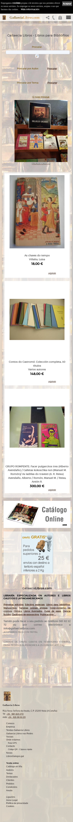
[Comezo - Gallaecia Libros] (4, 17)
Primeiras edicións (14, 604)
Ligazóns (10, 797)
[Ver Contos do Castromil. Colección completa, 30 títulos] (37, 318)
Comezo (10, 723)
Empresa (10, 727)
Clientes (10, 780)
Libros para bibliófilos (58, 604)
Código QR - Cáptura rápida (20, 749)
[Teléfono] (53, 18)
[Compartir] (48, 18)
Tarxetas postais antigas (33, 608)
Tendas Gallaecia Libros (18, 730)
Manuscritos (10, 608)
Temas (9, 773)
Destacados (12, 777)
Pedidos (10, 784)
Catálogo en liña (14, 766)
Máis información (30, 9)
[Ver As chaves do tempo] (37, 211)
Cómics (18, 611)
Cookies (10, 806)
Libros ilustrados (33, 611)
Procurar (52, 68)
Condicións (11, 787)
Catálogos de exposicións (25, 614)
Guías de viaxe (52, 611)
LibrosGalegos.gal (15, 756)
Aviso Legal (12, 800)
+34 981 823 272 (15, 714)
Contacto (10, 746)
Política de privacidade (17, 803)
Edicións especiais (35, 604)
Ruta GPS (12, 743)
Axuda (9, 790)
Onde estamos (13, 740)
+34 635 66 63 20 (17, 717)
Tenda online (12, 763)
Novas (9, 753)
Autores (10, 770)
